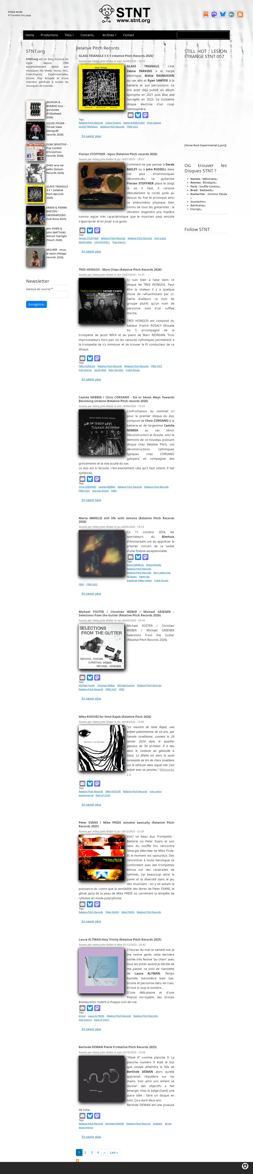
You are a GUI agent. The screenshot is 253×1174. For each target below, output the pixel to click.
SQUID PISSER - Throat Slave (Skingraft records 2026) (56, 128)
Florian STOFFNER (89, 238)
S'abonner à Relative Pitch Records (77, 1160)
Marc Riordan (116, 370)
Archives (108, 35)
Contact (128, 35)
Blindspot (209, 182)
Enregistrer (36, 304)
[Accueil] (125, 13)
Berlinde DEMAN (114, 1123)
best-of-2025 (101, 1019)
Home (30, 35)
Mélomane (209, 179)
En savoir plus (91, 136)
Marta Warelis (153, 565)
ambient (157, 1123)
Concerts (87, 35)
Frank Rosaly (133, 370)
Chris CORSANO (87, 486)
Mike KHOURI (113, 791)
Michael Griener (126, 685)
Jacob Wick (100, 370)
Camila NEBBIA (107, 486)
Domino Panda (217, 194)
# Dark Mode (15, 12)
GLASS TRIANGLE (88, 126)
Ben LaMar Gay (162, 572)
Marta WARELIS (135, 565)
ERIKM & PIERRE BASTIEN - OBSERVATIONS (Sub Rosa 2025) (56, 213)
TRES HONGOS (87, 366)
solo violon (156, 791)
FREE (113, 490)
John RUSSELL (102, 242)
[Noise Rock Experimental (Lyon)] (205, 145)
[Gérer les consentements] (245, 1166)
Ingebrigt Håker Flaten (139, 580)
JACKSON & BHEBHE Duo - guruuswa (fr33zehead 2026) (55, 109)
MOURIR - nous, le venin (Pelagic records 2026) (56, 253)
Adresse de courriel (38, 289)
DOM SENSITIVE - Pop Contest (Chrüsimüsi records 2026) (57, 149)
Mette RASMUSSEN (134, 122)
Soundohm (197, 201)
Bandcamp (197, 205)
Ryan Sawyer (154, 122)
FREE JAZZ (132, 126)
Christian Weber (106, 685)
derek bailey (85, 242)
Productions (49, 35)
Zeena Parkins (113, 122)
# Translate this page (19, 15)
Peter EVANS (112, 912)
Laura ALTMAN (96, 1016)
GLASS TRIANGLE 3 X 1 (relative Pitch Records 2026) (57, 191)
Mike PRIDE (127, 912)
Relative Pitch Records (91, 122)
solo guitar (160, 238)
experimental (86, 795)
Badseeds (206, 190)
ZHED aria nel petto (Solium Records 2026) (55, 169)
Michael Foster (87, 685)
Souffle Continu (209, 186)
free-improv (119, 242)
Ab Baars (132, 576)
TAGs (68, 35)
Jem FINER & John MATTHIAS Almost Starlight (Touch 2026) (56, 234)
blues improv (86, 1127)
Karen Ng (144, 576)
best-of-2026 (103, 795)
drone (82, 1016)
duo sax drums (100, 490)
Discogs (195, 209)
